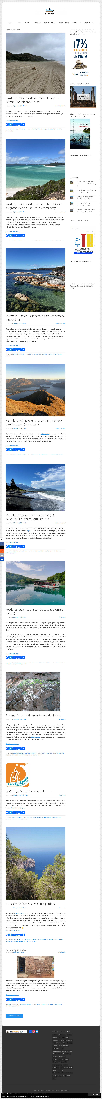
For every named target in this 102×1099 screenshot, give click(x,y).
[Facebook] (2, 544)
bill (39, 551)
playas (24, 941)
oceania (8, 356)
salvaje (8, 131)
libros (54, 1054)
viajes (68, 1075)
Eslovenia (20, 662)
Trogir (43, 662)
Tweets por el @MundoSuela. (79, 220)
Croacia (14, 662)
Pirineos (55, 1062)
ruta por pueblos (68, 1067)
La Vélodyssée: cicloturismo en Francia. (29, 791)
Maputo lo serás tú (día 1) (16, 950)
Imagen (9, 1004)
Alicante (14, 753)
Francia (19, 817)
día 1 (48, 1004)
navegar (60, 240)
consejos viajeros (67, 1040)
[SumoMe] (2, 559)
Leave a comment (60, 106)
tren (14, 552)
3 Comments (61, 952)
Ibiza (18, 939)
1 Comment (62, 617)
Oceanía (36, 22)
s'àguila (29, 941)
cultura (48, 354)
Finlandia (65, 1045)
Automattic (65, 1090)
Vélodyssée (20, 819)
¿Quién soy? (75, 22)
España (14, 939)
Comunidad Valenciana (24, 753)
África (10, 22)
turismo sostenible (11, 819)
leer (71, 1051)
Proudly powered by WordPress (41, 1090)
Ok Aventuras (35, 737)
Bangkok (61, 1037)
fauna (53, 354)
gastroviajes (56, 1048)
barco (45, 240)
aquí (28, 531)
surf (11, 131)
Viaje (25, 819)
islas (48, 240)
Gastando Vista (49, 22)
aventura (40, 129)
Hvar (29, 662)
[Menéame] (2, 551)
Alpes (60, 1035)
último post (45, 434)
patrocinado (31, 755)
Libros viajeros (88, 22)
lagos (11, 663)
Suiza (64, 1073)
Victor (24, 106)
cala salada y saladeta (53, 939)
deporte (44, 454)
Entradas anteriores (14, 1015)
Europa (27, 22)
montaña (59, 1054)
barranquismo (10, 755)
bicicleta (35, 817)
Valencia (55, 1075)
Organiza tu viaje (64, 22)
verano (34, 941)
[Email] (2, 555)
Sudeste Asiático (57, 1073)
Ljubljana (34, 662)
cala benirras (35, 939)
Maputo (52, 1004)
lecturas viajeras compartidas (60, 1051)
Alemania (55, 1035)
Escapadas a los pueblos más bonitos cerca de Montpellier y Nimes (86, 184)
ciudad (44, 354)
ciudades (55, 1040)
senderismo (14, 456)
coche (62, 662)
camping (40, 817)
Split (39, 662)
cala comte (43, 939)
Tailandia (69, 1073)
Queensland (22, 129)
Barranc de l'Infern (58, 753)
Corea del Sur (56, 1043)
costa (7, 663)
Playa (54, 129)
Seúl (61, 1070)
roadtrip (19, 663)
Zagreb (47, 662)
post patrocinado (57, 1065)
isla (44, 129)
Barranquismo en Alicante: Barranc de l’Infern (33, 715)
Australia (15, 129)
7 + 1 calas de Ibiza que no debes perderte (31, 903)
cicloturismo (47, 817)
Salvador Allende (11, 1006)
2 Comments (61, 719)
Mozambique (27, 1004)
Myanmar (55, 1056)
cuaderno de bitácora (66, 1043)
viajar (18, 1006)
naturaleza (49, 129)
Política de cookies (44, 1096)
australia (33, 129)
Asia (18, 22)
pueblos (65, 1065)
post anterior (19, 913)
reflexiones (56, 1067)
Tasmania (21, 354)
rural (24, 663)
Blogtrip (17, 755)
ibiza (20, 941)
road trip (59, 129)
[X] (2, 548)
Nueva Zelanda (16, 454)
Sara (25, 719)
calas (12, 941)
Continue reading (12, 121)
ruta (61, 1067)
